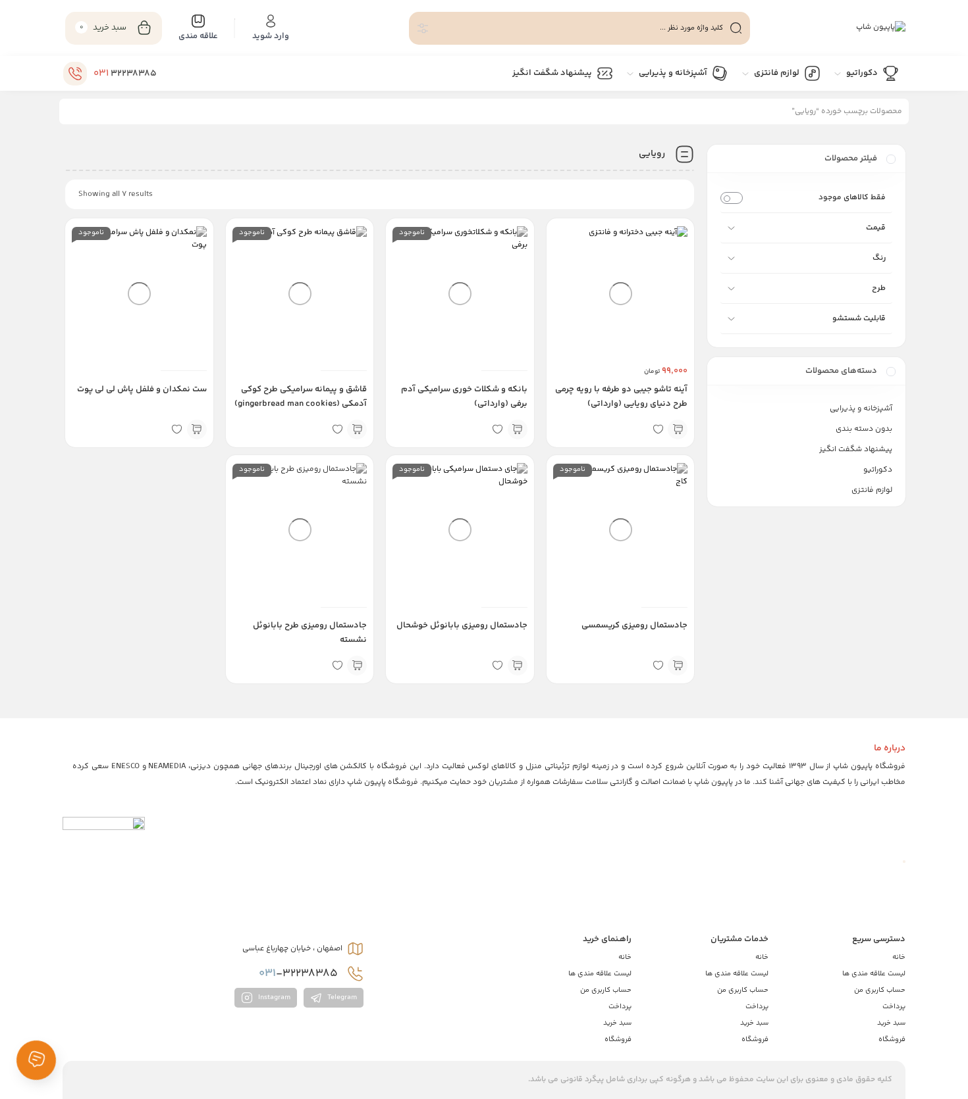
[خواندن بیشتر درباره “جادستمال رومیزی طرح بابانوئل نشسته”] (357, 665)
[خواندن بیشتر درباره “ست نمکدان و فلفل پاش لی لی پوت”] (197, 429)
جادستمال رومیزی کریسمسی (634, 625)
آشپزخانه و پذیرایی (861, 409)
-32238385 (299, 973)
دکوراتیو (877, 470)
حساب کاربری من (879, 990)
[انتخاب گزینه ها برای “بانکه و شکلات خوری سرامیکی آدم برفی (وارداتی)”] (517, 429)
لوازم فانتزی (871, 490)
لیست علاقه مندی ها (873, 973)
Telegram (341, 998)
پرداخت (893, 1006)
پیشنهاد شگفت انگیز (855, 449)
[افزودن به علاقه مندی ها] (658, 429)
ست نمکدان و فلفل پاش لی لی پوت (142, 389)
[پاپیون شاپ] (880, 28)
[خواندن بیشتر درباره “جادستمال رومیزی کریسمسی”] (677, 665)
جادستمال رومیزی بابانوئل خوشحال (461, 625)
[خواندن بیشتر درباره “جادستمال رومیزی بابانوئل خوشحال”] (517, 665)
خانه (898, 957)
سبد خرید (891, 1023)
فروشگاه (891, 1039)
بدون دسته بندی (864, 429)
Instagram (273, 998)
